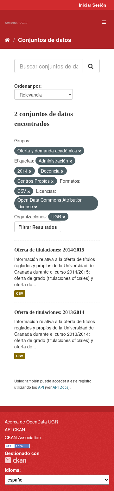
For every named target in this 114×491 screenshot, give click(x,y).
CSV (19, 293)
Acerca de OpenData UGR (31, 421)
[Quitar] (79, 150)
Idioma (12, 470)
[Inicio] (7, 39)
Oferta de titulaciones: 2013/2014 (49, 312)
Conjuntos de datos (44, 40)
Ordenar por (27, 86)
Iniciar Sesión (92, 5)
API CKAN (15, 429)
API (41, 387)
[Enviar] (91, 66)
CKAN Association (23, 437)
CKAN (15, 460)
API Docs (60, 387)
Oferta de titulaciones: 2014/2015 (49, 249)
